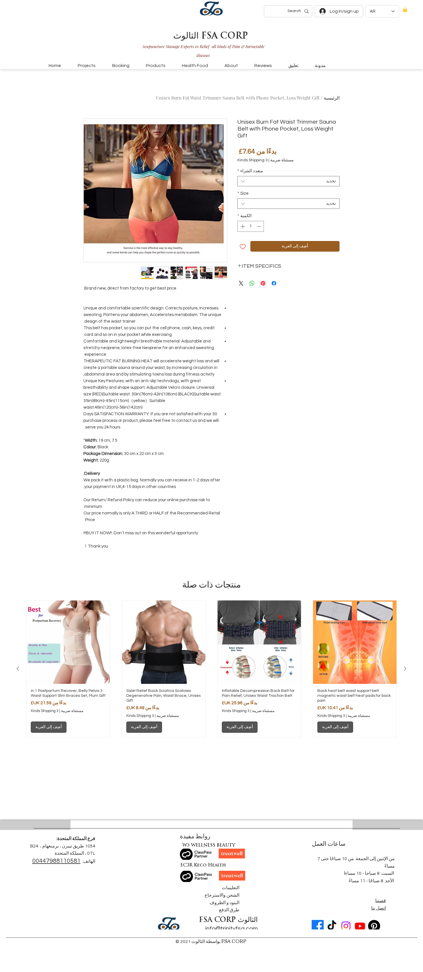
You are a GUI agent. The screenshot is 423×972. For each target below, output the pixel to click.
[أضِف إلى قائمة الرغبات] (242, 246)
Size (243, 193)
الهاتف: (88, 861)
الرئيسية (332, 98)
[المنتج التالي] (17, 668)
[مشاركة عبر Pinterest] (263, 283)
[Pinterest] (374, 926)
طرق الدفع (229, 910)
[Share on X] (241, 283)
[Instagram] (346, 926)
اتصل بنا (378, 908)
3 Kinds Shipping (252, 160)
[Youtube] (360, 926)
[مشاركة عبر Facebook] (273, 283)
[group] (211, 669)
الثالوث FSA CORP (210, 36)
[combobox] (288, 181)
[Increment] (242, 226)
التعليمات (230, 887)
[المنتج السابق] (405, 668)
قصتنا (380, 900)
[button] (405, 9)
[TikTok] (332, 926)
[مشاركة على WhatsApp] (252, 283)
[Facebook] (318, 926)
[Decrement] (259, 226)
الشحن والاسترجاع (222, 895)
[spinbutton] (251, 226)
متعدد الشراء (250, 171)
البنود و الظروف (224, 902)
